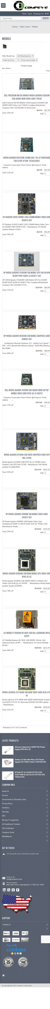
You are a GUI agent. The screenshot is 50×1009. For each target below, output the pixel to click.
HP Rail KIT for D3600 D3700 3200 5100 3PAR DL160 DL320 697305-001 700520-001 (30, 774)
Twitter (13, 890)
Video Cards (25, 26)
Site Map (5, 812)
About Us (5, 791)
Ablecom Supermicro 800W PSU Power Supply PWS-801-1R (30, 748)
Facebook (17, 890)
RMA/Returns (7, 836)
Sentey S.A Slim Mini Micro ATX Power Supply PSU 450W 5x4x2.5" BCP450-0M (30, 760)
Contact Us (7, 924)
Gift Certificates (8, 828)
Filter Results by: (8, 56)
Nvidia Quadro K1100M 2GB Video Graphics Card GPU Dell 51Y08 (27, 456)
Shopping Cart (38, 14)
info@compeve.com (14, 879)
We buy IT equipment (10, 820)
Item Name (6, 68)
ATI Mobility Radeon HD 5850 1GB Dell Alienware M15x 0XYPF (27, 634)
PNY (3, 816)
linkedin (4, 890)
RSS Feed (8, 890)
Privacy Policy (7, 803)
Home (24, 14)
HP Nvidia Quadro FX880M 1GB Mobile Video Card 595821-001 (27, 516)
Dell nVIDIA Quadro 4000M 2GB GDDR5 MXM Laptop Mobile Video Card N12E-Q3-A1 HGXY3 (27, 392)
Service (5, 795)
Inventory (5, 807)
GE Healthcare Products (11, 824)
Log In (30, 14)
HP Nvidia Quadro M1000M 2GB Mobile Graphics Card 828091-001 (27, 337)
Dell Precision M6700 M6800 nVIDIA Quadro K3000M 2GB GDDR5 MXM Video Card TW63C (26, 97)
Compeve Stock (8, 832)
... (2, 840)
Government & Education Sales (14, 799)
